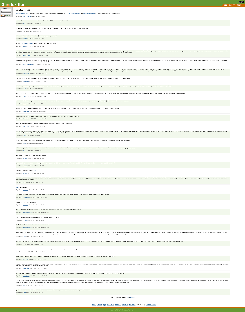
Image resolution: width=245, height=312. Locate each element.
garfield (25, 158)
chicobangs (26, 119)
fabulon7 (25, 252)
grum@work (26, 73)
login (230, 5)
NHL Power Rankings (74, 13)
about (225, 5)
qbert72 (25, 38)
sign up (8, 15)
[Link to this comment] (16, 23)
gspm (24, 182)
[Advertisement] (229, 21)
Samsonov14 (26, 197)
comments (232, 4)
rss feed (125, 305)
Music (18, 187)
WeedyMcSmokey (28, 64)
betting (35, 170)
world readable (151, 305)
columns (239, 4)
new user (239, 5)
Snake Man (26, 259)
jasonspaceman (27, 212)
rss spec (132, 305)
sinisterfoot (26, 81)
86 (23, 31)
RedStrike (25, 96)
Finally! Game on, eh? (22, 13)
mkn (24, 16)
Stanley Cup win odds (89, 13)
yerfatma (25, 190)
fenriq (24, 104)
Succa (24, 135)
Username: (4, 8)
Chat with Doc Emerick (27, 43)
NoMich (25, 46)
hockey (29, 16)
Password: (4, 11)
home (225, 4)
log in (127, 297)
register (132, 297)
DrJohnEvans (26, 55)
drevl (24, 88)
